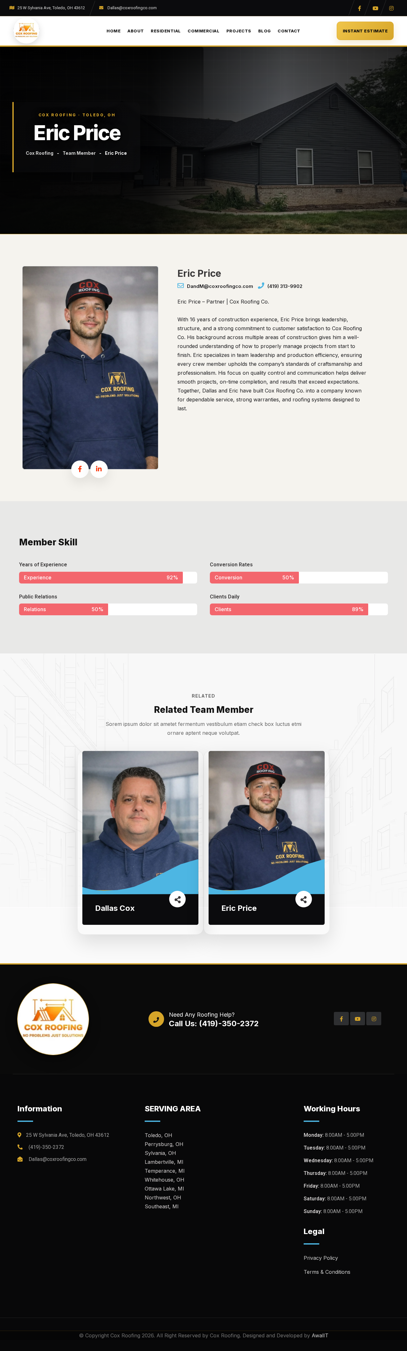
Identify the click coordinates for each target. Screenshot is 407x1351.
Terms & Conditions (327, 1272)
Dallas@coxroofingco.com (132, 7)
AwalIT (320, 1335)
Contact (289, 30)
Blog (264, 30)
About (136, 30)
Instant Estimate (365, 30)
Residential (166, 30)
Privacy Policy (321, 1258)
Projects (238, 30)
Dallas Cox (115, 908)
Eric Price (239, 908)
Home (114, 30)
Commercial (203, 30)
